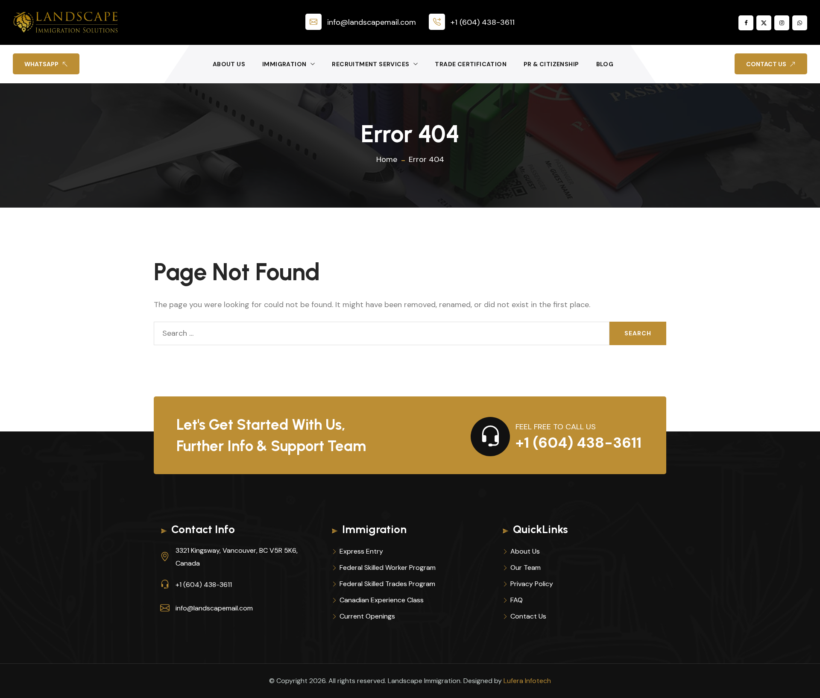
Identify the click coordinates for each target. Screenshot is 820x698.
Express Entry (361, 551)
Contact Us (528, 616)
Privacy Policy (531, 583)
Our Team (525, 567)
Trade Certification (471, 64)
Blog (605, 64)
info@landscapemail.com (371, 22)
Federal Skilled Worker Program (388, 567)
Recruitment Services (370, 64)
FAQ (516, 599)
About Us (229, 64)
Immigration (284, 64)
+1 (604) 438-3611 (483, 22)
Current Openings (367, 616)
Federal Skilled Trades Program (387, 583)
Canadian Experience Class (382, 599)
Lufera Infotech (527, 680)
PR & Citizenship (551, 64)
